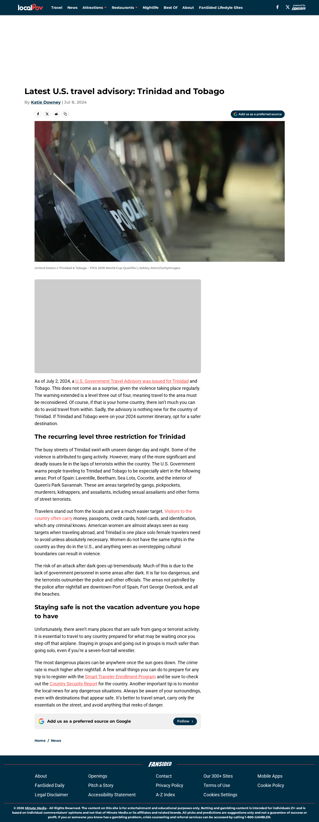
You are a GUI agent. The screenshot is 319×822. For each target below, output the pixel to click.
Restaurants (123, 7)
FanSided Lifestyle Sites (221, 7)
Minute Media (35, 808)
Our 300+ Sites (218, 776)
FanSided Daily (50, 785)
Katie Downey (46, 102)
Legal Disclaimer (51, 794)
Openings (97, 776)
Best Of (170, 7)
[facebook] (277, 7)
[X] (288, 7)
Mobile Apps (269, 776)
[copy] (65, 114)
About (188, 7)
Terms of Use (217, 785)
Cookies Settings (220, 794)
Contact (164, 776)
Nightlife (151, 7)
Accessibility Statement (112, 794)
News (72, 7)
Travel (56, 7)
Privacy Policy (169, 785)
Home (40, 740)
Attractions (92, 7)
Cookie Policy (270, 785)
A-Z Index (165, 794)
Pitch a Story (100, 785)
